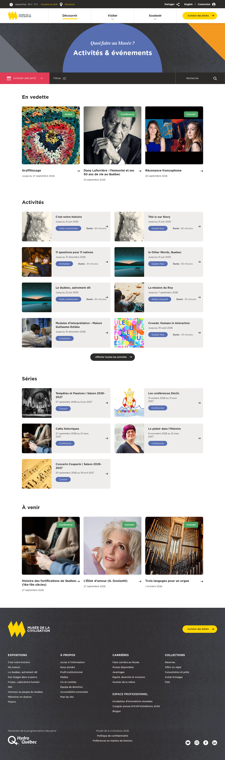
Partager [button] (170, 4)
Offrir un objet (173, 667)
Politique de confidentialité (112, 735)
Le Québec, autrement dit (22, 672)
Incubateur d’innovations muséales (132, 701)
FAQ (167, 682)
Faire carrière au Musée (125, 662)
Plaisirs (12, 701)
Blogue (116, 711)
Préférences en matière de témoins (112, 740)
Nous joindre (68, 667)
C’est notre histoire (19, 662)
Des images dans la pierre (22, 677)
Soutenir (155, 16)
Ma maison (14, 667)
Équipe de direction (71, 687)
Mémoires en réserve (19, 697)
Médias (64, 677)
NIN (10, 687)
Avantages (118, 672)
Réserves (170, 662)
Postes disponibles (123, 667)
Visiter (112, 16)
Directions (69, 4)
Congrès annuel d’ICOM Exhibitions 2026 (136, 706)
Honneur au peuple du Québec (25, 692)
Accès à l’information (72, 662)
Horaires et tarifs (36, 4)
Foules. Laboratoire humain (24, 682)
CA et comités (68, 682)
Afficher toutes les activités (111, 357)
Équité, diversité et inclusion (129, 677)
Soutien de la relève (123, 682)
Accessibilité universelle (74, 692)
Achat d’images (174, 677)
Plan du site (67, 697)
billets (198, 15)
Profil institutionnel (71, 672)
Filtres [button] (57, 78)
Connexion (204, 4)
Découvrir (69, 16)
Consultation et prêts (177, 672)
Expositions (17, 655)
